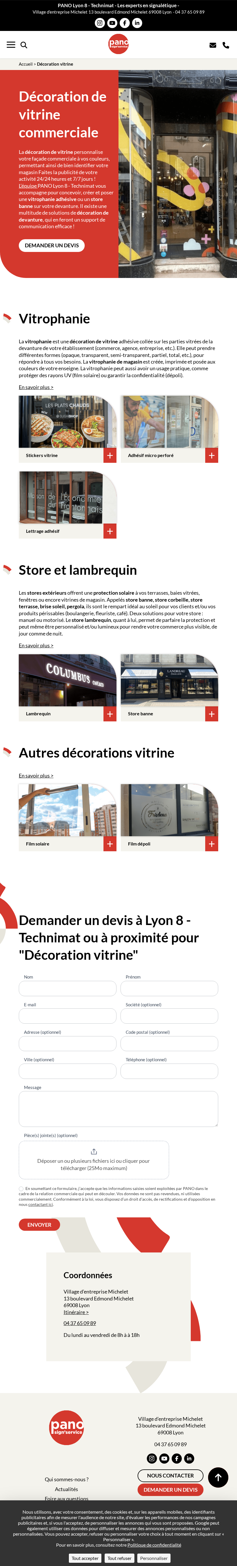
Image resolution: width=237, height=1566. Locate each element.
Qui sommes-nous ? (66, 1479)
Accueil (26, 64)
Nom (28, 976)
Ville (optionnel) (39, 1059)
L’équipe (28, 186)
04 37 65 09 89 (190, 11)
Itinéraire (74, 1312)
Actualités (66, 1489)
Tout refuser (120, 1558)
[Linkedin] (137, 23)
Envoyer (39, 1225)
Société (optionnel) (144, 1004)
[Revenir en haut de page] (218, 1477)
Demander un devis (52, 245)
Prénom (133, 976)
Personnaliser (154, 1558)
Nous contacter (170, 1475)
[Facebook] (125, 23)
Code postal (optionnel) (148, 1032)
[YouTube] (112, 23)
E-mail (30, 1004)
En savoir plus (34, 387)
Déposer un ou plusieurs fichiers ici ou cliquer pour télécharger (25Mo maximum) (94, 1164)
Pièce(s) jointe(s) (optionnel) (51, 1135)
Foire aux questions (66, 1498)
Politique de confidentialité (154, 1544)
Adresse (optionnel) (42, 1032)
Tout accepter (85, 1558)
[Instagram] (100, 23)
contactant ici (40, 1204)
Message (32, 1087)
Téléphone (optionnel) (146, 1059)
